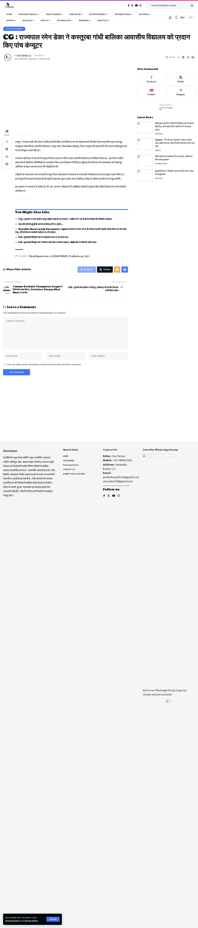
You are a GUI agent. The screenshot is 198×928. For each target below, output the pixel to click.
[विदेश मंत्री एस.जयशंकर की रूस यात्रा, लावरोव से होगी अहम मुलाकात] (145, 160)
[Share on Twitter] (183, 57)
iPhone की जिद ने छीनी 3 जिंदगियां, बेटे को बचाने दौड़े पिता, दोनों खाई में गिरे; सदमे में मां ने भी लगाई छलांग (174, 126)
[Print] (193, 57)
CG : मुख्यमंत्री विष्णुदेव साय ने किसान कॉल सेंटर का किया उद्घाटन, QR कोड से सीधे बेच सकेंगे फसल (57, 242)
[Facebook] (128, 5)
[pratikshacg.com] (9, 5)
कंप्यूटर (87, 256)
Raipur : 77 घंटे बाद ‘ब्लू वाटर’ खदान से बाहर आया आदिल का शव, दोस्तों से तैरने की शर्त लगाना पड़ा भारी (174, 143)
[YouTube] (136, 5)
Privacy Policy (12, 921)
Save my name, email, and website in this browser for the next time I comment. (44, 364)
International (161, 164)
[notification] (176, 17)
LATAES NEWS (59, 256)
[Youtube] (151, 92)
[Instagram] (140, 5)
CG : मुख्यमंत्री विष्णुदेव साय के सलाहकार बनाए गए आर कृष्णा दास (43, 237)
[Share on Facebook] (178, 57)
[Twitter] (132, 5)
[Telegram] (180, 92)
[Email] (188, 57)
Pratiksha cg (76, 256)
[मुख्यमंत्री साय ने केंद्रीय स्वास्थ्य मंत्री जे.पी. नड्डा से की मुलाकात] (145, 175)
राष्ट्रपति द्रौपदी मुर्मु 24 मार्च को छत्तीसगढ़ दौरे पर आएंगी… (40, 224)
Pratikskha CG (24, 55)
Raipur (158, 150)
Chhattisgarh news (39, 256)
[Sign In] (170, 17)
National (159, 134)
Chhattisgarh (14, 29)
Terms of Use (31, 921)
